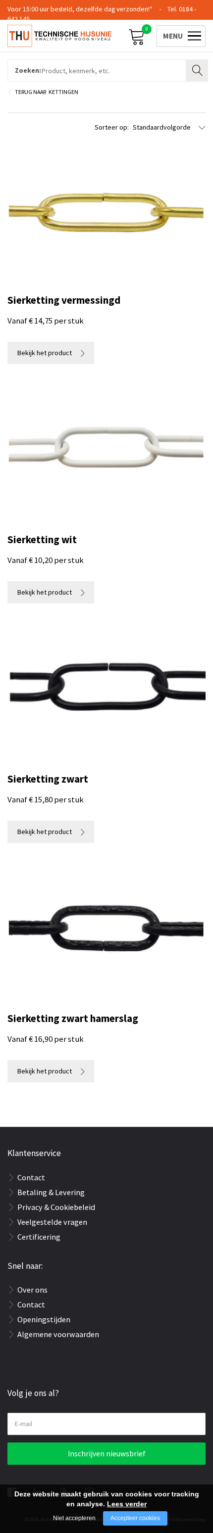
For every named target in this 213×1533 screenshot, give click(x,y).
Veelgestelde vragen (52, 1222)
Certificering (38, 1237)
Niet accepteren (74, 1518)
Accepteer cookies (135, 1518)
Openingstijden (43, 1319)
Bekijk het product (44, 352)
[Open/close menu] (179, 34)
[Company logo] (59, 35)
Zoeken (198, 69)
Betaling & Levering (51, 1192)
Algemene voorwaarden (58, 1334)
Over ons (32, 1290)
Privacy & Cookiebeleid (56, 1207)
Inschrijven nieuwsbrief (107, 1453)
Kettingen (63, 91)
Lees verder (127, 1504)
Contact (31, 1177)
